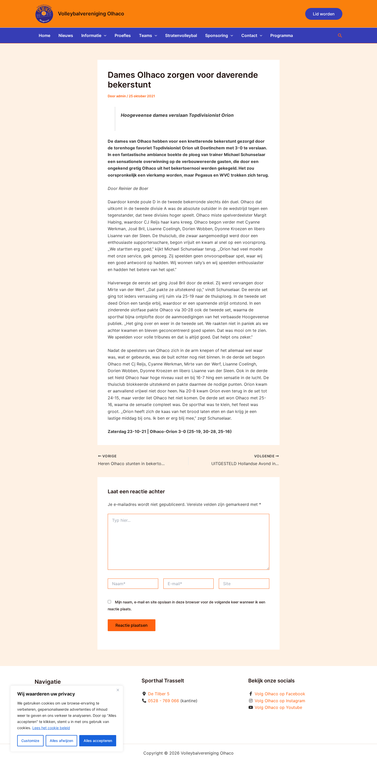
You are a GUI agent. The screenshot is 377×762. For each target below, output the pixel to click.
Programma (281, 35)
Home (44, 35)
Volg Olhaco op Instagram (280, 700)
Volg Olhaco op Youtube (278, 707)
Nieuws (65, 35)
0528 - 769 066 (163, 700)
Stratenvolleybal (181, 35)
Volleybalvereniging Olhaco (91, 14)
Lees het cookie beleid (51, 728)
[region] (66, 719)
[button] (323, 14)
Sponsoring (216, 35)
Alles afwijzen (61, 740)
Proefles (123, 35)
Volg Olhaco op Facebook (280, 693)
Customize (30, 740)
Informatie (91, 35)
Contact (249, 35)
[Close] (118, 690)
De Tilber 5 (159, 693)
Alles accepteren (98, 740)
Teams (145, 35)
